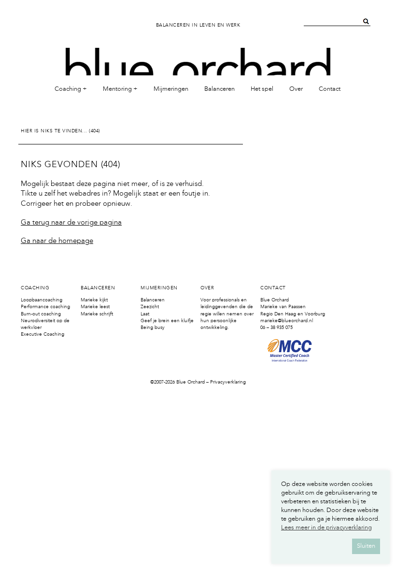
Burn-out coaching (41, 314)
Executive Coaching (42, 334)
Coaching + (71, 89)
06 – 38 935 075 (276, 327)
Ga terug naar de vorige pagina (71, 223)
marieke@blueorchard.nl (286, 320)
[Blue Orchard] (198, 56)
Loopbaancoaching (41, 300)
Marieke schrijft (97, 314)
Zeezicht (150, 306)
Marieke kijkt (94, 300)
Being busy (153, 327)
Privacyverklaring (228, 382)
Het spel (262, 89)
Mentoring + (120, 89)
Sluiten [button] (366, 546)
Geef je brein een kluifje (167, 320)
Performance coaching (45, 306)
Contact (329, 89)
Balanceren (219, 89)
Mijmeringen (171, 89)
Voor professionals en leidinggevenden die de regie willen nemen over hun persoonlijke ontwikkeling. (227, 314)
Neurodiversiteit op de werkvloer (45, 324)
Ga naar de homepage (57, 241)
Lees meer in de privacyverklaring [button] (326, 528)
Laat (145, 314)
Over (296, 89)
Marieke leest (95, 306)
